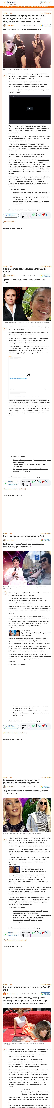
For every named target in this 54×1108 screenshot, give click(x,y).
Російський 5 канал (14, 628)
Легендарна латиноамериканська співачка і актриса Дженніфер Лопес (30, 1049)
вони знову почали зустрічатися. (33, 1105)
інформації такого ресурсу (17, 857)
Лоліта (40, 593)
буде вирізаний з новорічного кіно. (34, 181)
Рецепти (28, 6)
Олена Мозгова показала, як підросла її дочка (33, 400)
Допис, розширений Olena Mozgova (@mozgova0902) (27, 396)
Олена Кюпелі (10, 25)
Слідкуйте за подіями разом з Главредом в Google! (12, 216)
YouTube (31, 1056)
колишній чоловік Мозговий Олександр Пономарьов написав (32, 406)
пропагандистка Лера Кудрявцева (40, 838)
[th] (36, 214)
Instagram (23, 332)
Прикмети (33, 6)
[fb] (46, 214)
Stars (4, 6)
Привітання (45, 6)
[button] (4, 3)
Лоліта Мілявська (8, 732)
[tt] (23, 217)
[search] (49, 2)
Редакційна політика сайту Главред (29, 210)
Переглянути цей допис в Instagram (18, 378)
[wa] (33, 214)
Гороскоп (23, 6)
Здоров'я (39, 6)
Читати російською (46, 13)
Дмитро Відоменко (12, 994)
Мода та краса (10, 6)
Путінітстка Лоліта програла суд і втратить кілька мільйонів (30, 710)
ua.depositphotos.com (8, 1044)
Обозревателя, (29, 90)
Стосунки (17, 6)
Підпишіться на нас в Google (47, 25)
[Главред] (11, 3)
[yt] (43, 214)
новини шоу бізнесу (9, 221)
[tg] (39, 214)
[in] (30, 217)
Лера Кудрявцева (8, 940)
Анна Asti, (30, 74)
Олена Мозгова (25, 327)
